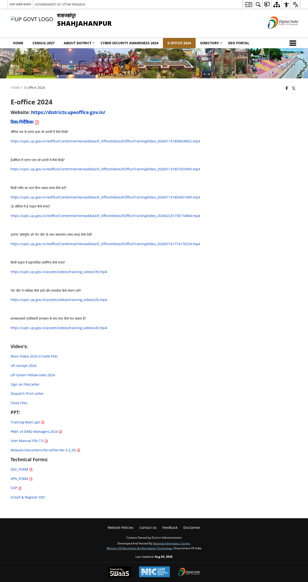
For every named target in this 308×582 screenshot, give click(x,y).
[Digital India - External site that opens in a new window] (277, 32)
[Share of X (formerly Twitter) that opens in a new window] (294, 88)
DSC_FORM (20, 469)
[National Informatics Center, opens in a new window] (154, 572)
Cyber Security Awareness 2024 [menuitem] (129, 43)
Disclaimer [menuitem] (191, 527)
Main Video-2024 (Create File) (34, 356)
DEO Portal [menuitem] (238, 43)
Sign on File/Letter (25, 384)
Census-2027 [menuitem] (43, 43)
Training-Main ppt (26, 422)
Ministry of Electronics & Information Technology (139, 548)
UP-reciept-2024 (23, 365)
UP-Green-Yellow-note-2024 (33, 375)
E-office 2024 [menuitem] (179, 43)
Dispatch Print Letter (27, 393)
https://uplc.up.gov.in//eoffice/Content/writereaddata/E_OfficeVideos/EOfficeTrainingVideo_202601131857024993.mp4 (105, 169)
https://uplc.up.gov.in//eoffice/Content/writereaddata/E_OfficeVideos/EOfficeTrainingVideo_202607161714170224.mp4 (105, 244)
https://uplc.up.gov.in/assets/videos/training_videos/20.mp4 (59, 299)
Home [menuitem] (18, 43)
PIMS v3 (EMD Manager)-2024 (35, 431)
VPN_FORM (20, 478)
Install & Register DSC (28, 497)
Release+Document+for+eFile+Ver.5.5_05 (44, 450)
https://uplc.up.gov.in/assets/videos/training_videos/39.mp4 (59, 271)
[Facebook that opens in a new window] (287, 88)
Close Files (19, 403)
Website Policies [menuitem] (121, 527)
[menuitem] (248, 4)
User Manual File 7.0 (28, 440)
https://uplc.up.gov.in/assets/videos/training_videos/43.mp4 (59, 328)
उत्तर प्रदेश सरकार (20, 4)
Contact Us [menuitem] (148, 527)
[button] (294, 43)
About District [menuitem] (77, 43)
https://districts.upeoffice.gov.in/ (68, 112)
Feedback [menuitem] (170, 527)
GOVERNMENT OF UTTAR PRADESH (60, 4)
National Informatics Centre (171, 543)
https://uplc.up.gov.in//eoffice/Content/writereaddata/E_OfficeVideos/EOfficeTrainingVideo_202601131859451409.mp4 (105, 197)
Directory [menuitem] (209, 43)
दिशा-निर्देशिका (23, 122)
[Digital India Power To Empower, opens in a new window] (189, 572)
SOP (14, 488)
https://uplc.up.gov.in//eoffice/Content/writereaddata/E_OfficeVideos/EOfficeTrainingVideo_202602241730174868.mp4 (105, 215)
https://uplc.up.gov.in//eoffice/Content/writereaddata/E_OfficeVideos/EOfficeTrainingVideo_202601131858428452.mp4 (105, 141)
